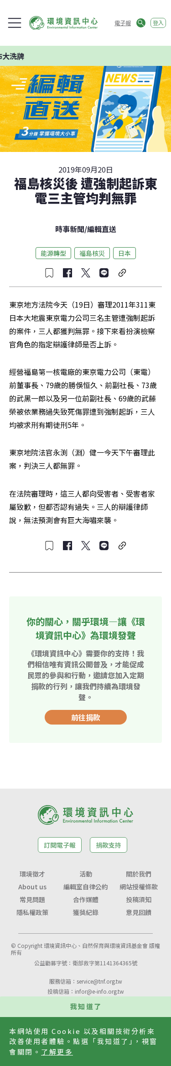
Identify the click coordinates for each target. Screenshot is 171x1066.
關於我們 (138, 873)
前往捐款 (85, 717)
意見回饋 (138, 912)
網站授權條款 (138, 886)
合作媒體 (85, 899)
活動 (85, 873)
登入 (158, 23)
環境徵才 (32, 873)
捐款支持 (108, 845)
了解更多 (57, 1051)
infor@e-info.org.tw (99, 991)
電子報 (122, 22)
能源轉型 (53, 253)
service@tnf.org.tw (99, 981)
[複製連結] (122, 272)
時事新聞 (69, 228)
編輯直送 (101, 228)
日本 (124, 253)
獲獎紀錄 (85, 912)
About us (32, 886)
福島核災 (92, 253)
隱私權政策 (32, 912)
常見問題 (32, 899)
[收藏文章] (49, 272)
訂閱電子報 (60, 845)
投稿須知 (138, 899)
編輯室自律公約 (85, 886)
